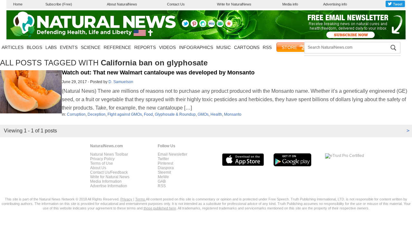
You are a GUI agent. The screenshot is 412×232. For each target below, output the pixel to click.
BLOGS (34, 47)
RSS (267, 47)
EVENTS (69, 47)
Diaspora (166, 168)
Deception (97, 114)
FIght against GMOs (125, 114)
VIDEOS (167, 47)
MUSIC (223, 47)
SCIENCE (90, 47)
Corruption (76, 114)
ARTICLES (12, 47)
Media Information (106, 181)
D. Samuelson (120, 82)
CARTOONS (246, 47)
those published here (160, 208)
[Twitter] (185, 26)
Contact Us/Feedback (109, 172)
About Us (98, 168)
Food (148, 114)
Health (216, 114)
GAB (162, 181)
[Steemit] (202, 26)
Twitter (163, 159)
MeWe (163, 177)
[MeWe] (211, 26)
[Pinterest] (194, 26)
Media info (290, 4)
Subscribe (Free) (58, 4)
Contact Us (176, 4)
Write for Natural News (109, 177)
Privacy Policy (102, 159)
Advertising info (335, 4)
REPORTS (145, 47)
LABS (51, 47)
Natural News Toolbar (109, 154)
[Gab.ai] (220, 26)
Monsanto (232, 114)
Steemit (164, 172)
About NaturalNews (122, 4)
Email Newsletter (172, 154)
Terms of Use (101, 163)
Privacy (126, 199)
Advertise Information (108, 186)
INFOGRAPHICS (196, 47)
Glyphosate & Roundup (175, 114)
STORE (289, 47)
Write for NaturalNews (234, 4)
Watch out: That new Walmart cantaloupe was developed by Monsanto (158, 72)
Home (18, 4)
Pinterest (165, 163)
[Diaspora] (228, 26)
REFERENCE (117, 47)
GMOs (203, 114)
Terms (140, 199)
